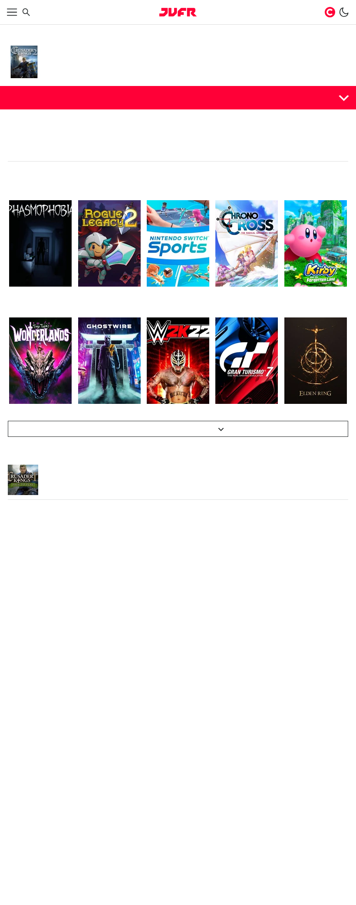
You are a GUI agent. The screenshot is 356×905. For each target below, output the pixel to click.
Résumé (23, 97)
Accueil (16, 31)
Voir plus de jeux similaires (173, 429)
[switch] (344, 12)
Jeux (36, 31)
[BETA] (178, 12)
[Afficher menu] (12, 12)
